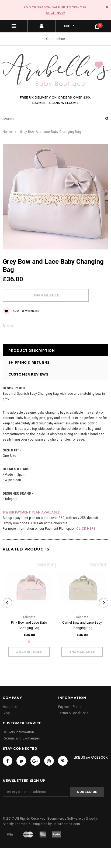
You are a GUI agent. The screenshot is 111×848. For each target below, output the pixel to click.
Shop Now (55, 13)
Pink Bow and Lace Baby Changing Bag (29, 625)
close (107, 7)
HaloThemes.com (66, 824)
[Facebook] (7, 761)
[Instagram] (49, 761)
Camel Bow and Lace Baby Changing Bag (82, 625)
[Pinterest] (63, 761)
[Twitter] (21, 761)
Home (7, 132)
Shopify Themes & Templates (25, 824)
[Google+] (35, 761)
